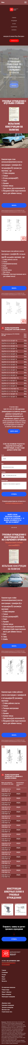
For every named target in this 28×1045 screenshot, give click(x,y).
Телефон (3, 472)
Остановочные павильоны (8, 987)
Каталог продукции (6, 964)
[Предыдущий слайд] (0, 71)
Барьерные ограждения (8, 1005)
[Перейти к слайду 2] (14, 95)
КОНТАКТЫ (14, 30)
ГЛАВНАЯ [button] (14, 17)
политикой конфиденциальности (14, 503)
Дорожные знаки (6, 1003)
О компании (5, 972)
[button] (14, 83)
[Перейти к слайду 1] (13, 95)
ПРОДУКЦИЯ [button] (14, 20)
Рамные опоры (5, 989)
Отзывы (4, 974)
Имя (2, 463)
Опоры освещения (6, 994)
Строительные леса (7, 1011)
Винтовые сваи (6, 1009)
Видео (3, 976)
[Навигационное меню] (25, 2)
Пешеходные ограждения (8, 996)
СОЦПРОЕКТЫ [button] (14, 27)
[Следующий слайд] (27, 71)
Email (2, 455)
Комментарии (4, 480)
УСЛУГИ (14, 23)
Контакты (4, 981)
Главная (4, 970)
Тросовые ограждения (7, 1007)
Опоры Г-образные (6, 992)
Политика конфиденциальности (8, 962)
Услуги (3, 978)
